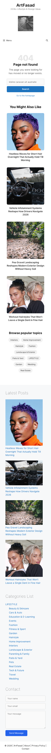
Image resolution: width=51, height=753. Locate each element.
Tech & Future (16, 670)
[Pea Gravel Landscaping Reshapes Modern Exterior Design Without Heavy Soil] (25, 240)
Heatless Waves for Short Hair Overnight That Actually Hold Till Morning (25, 157)
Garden (19, 364)
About (27, 745)
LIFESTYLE (33, 358)
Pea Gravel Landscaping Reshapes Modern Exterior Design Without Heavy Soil (25, 265)
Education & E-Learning (22, 616)
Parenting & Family (19, 654)
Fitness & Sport (17, 629)
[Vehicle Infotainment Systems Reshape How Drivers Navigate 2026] (25, 186)
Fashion (32, 346)
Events (12, 620)
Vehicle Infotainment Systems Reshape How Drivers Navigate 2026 (25, 211)
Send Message (16, 733)
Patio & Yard (18, 358)
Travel (12, 674)
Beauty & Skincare (19, 608)
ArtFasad (25, 5)
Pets (11, 662)
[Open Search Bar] (47, 40)
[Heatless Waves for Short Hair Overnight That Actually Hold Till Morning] (25, 131)
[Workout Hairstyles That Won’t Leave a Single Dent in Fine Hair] (25, 294)
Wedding (31, 364)
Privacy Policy (38, 745)
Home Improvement (32, 340)
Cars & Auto (15, 612)
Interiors (14, 340)
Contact (25, 748)
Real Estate (25, 370)
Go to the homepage (25, 95)
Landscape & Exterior (25, 352)
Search (25, 89)
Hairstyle (19, 346)
